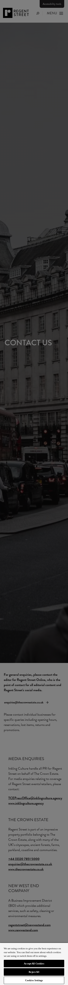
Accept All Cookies (34, 963)
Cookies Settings (34, 980)
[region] (34, 963)
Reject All (34, 972)
